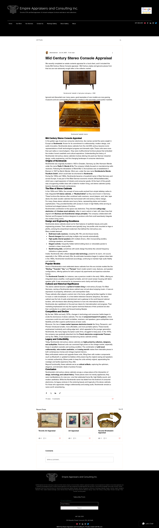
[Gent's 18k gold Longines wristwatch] (109, 420)
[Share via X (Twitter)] (51, 393)
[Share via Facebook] (46, 393)
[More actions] (112, 53)
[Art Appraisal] (79, 420)
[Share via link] (60, 393)
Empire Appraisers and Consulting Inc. (49, 8)
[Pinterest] (145, 23)
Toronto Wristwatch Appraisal (105, 432)
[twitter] (148, 23)
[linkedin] (150, 23)
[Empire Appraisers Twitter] (156, 23)
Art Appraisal (73, 431)
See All (121, 409)
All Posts (39, 40)
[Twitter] (88, 524)
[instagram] (153, 23)
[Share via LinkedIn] (55, 393)
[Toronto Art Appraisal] (49, 420)
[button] (19, 23)
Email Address (66, 500)
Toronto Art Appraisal (47, 431)
